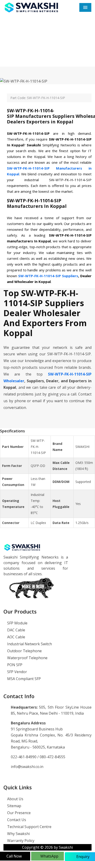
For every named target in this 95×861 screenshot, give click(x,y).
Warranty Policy (20, 840)
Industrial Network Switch (29, 643)
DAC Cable (15, 630)
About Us (14, 798)
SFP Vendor (16, 671)
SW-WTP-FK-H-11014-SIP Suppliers (48, 275)
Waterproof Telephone (27, 657)
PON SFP (14, 664)
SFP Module (16, 623)
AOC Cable (15, 636)
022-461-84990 (24, 756)
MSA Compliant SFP (23, 678)
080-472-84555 (52, 756)
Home (18, 52)
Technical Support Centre (28, 826)
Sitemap (13, 805)
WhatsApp (48, 856)
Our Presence (18, 812)
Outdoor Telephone (24, 650)
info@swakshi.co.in (27, 766)
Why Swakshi (18, 833)
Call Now (14, 856)
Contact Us (16, 819)
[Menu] (85, 7)
